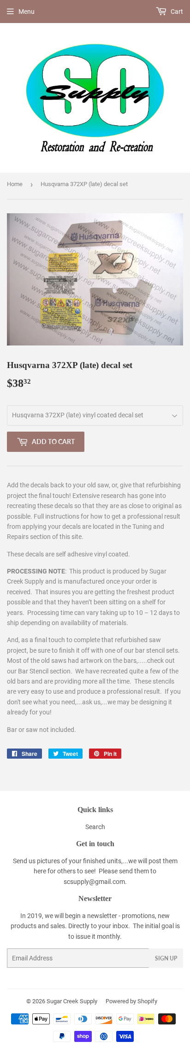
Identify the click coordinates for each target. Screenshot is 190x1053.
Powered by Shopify (131, 1001)
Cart (176, 11)
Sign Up (166, 958)
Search (95, 827)
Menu (26, 11)
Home (15, 184)
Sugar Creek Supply (72, 1001)
